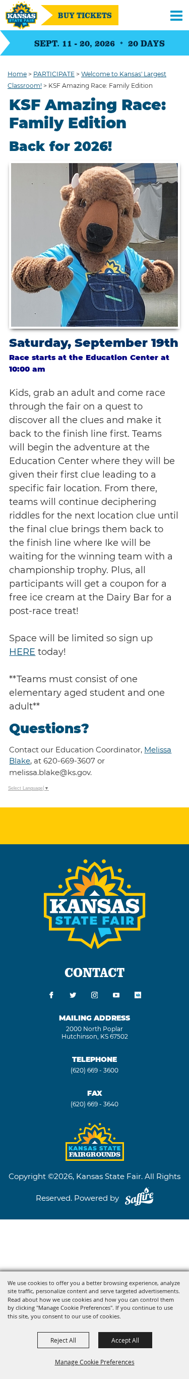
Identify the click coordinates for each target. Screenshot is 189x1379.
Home (17, 74)
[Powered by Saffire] (139, 1198)
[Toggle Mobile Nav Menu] (176, 15)
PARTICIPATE (54, 74)
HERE (22, 651)
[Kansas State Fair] (21, 15)
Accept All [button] (125, 1340)
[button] (94, 245)
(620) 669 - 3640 (94, 1104)
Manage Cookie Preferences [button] (95, 1362)
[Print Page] (138, 996)
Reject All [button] (63, 1340)
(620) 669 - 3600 (94, 1070)
